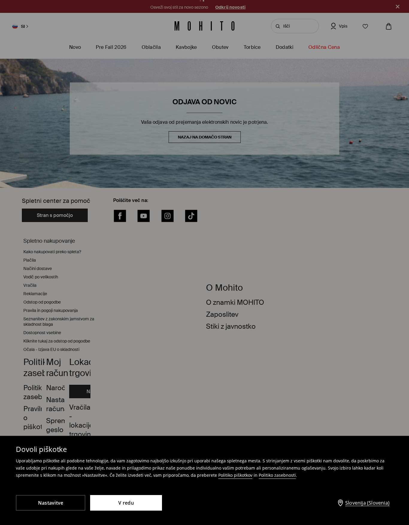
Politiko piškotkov (235, 475)
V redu (126, 503)
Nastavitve (50, 503)
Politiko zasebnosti (277, 475)
